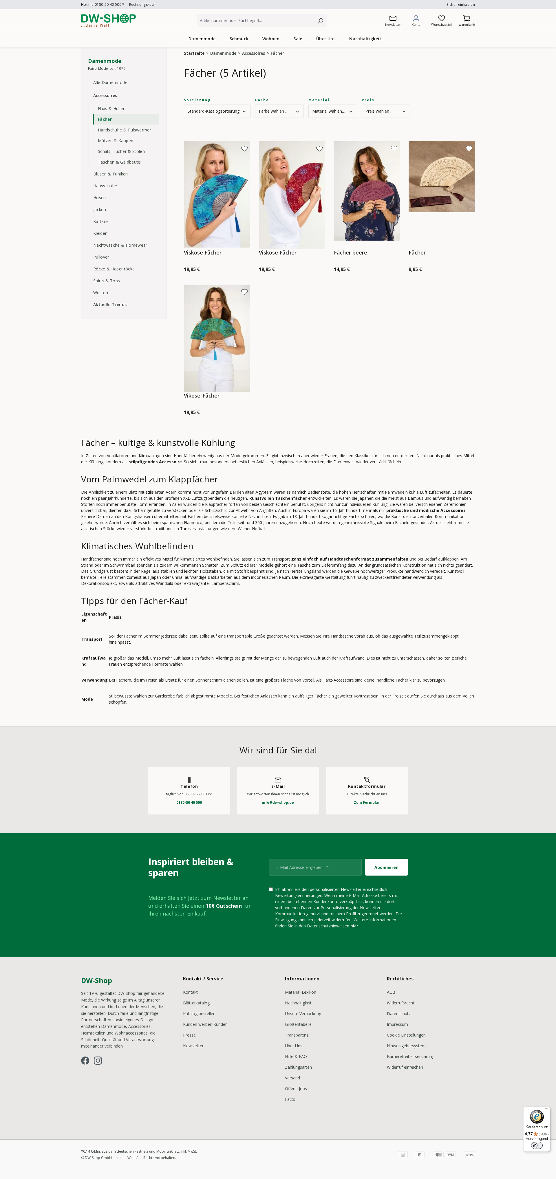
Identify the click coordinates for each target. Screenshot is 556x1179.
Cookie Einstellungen (406, 1035)
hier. (354, 926)
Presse (189, 1035)
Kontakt (190, 992)
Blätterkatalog (196, 1003)
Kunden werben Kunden (205, 1024)
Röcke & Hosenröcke (114, 269)
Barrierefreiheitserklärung (410, 1056)
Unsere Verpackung (303, 1013)
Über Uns (293, 1045)
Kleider (100, 233)
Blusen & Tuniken (110, 174)
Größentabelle (298, 1024)
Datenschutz (399, 1013)
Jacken (99, 209)
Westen (100, 292)
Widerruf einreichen (405, 1067)
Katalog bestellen (199, 1013)
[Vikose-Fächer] (217, 339)
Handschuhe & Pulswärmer (124, 130)
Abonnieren (386, 867)
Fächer (105, 119)
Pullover (101, 257)
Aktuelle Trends (110, 304)
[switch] (537, 1145)
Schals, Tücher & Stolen (121, 151)
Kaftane (101, 221)
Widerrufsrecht (400, 1003)
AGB (391, 992)
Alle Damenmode (110, 82)
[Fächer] (442, 195)
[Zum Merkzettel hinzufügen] (244, 148)
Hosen (99, 197)
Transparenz (296, 1035)
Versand (292, 1078)
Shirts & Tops (106, 280)
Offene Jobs (296, 1088)
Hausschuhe (105, 185)
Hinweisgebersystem (406, 1045)
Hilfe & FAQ (296, 1056)
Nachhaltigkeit (298, 1003)
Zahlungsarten (298, 1067)
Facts (290, 1099)
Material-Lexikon (300, 992)
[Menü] (546, 1110)
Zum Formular (367, 802)
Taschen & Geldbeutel (119, 162)
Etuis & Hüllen (111, 108)
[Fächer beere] (367, 195)
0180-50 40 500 (189, 802)
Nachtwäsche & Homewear (120, 245)
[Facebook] (85, 1061)
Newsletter (193, 1045)
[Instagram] (98, 1061)
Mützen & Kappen (115, 140)
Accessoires (105, 95)
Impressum (397, 1024)
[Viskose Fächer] (217, 195)
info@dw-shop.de (278, 802)
